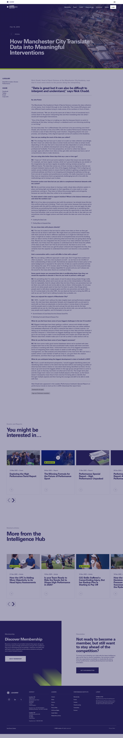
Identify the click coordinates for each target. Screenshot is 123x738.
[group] (23, 472)
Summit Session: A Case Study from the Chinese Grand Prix (50, 313)
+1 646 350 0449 (39, 720)
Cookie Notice (54, 713)
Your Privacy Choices (11, 728)
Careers (53, 702)
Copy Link (5, 96)
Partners (75, 710)
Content (75, 702)
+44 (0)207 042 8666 (43, 709)
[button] (13, 500)
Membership (76, 696)
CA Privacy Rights (55, 710)
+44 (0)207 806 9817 (39, 707)
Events (75, 699)
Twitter (4, 93)
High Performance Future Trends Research (105, 698)
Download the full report (37, 389)
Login (113, 7)
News (52, 705)
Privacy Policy (54, 707)
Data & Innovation (7, 82)
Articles (17, 34)
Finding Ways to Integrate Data (42, 223)
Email (4, 95)
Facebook (5, 91)
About (52, 699)
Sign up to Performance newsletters (40, 393)
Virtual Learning (77, 705)
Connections (76, 707)
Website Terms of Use (56, 715)
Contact (53, 696)
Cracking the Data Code (39, 219)
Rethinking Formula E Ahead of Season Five (45, 317)
